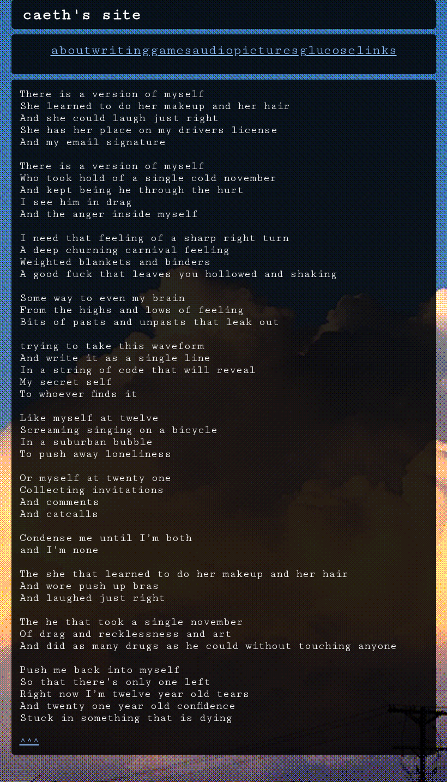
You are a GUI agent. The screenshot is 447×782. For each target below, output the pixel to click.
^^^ (29, 741)
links (376, 50)
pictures (266, 50)
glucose (327, 50)
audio (212, 50)
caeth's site (81, 14)
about (71, 50)
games (171, 50)
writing (121, 50)
